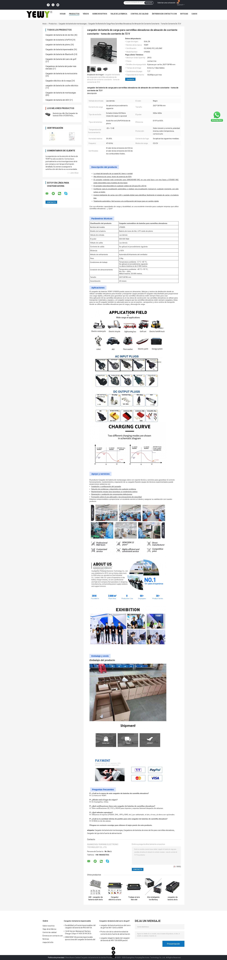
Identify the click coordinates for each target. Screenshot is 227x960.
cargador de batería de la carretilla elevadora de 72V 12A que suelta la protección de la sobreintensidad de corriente (172, 898)
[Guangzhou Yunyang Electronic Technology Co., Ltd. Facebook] (48, 4)
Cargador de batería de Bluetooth (59, 54)
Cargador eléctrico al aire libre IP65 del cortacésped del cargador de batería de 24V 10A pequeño (114, 898)
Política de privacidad (56, 957)
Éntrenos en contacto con (164, 14)
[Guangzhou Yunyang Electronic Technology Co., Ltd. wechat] (61, 193)
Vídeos (86, 14)
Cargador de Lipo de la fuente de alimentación (104, 833)
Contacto (130, 79)
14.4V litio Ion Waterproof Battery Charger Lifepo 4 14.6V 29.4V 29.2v (78, 932)
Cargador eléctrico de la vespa (58, 81)
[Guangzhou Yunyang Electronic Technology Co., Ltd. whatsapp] (55, 193)
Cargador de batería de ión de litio (60, 35)
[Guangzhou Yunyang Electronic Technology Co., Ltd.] (39, 14)
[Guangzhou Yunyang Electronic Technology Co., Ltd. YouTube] (58, 4)
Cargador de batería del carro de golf (61, 59)
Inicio (44, 24)
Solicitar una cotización (166, 3)
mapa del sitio (48, 942)
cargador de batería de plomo (58, 45)
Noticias (184, 14)
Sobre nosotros (99, 14)
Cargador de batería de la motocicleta (61, 73)
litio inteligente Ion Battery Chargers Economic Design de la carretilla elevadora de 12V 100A (153, 898)
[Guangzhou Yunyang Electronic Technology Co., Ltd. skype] (67, 193)
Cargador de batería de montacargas (73, 24)
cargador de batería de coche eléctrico (62, 85)
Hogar (62, 14)
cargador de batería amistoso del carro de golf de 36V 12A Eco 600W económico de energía (115, 926)
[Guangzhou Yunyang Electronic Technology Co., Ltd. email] (48, 193)
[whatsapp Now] (216, 116)
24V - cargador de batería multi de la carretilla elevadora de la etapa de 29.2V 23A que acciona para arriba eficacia (95, 898)
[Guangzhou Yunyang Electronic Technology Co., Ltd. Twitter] (53, 4)
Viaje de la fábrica (119, 14)
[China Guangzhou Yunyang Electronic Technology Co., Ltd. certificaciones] (52, 136)
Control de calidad (139, 14)
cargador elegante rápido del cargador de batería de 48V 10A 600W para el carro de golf (115, 939)
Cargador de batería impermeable (59, 49)
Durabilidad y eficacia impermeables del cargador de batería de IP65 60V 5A (80, 926)
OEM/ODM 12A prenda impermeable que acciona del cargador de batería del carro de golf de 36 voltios (80, 938)
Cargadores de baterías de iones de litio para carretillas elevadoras (149, 830)
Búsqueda (149, 3)
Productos (74, 14)
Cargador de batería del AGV (57, 100)
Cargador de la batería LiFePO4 (59, 40)
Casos (194, 14)
